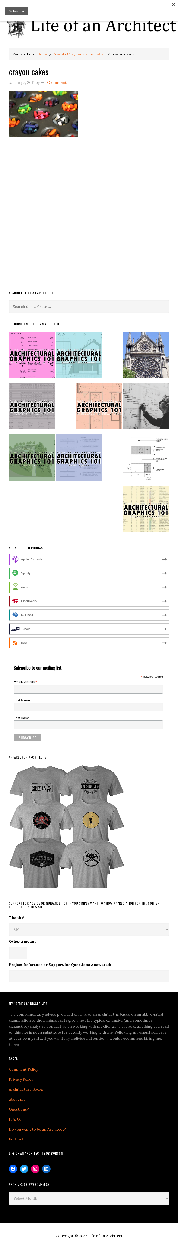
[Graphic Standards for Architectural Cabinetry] (146, 459)
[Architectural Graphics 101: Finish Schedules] (32, 408)
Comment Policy (23, 1069)
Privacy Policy (21, 1079)
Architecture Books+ (27, 1089)
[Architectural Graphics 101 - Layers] (146, 511)
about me (17, 1099)
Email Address (25, 682)
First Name (22, 700)
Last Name (22, 718)
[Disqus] (89, 218)
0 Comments (56, 82)
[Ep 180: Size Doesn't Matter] (146, 408)
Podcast (16, 1139)
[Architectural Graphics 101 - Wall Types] (79, 459)
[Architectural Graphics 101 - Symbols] (32, 357)
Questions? (19, 1109)
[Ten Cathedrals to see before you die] (146, 357)
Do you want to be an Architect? (37, 1129)
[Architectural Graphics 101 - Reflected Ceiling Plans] (99, 408)
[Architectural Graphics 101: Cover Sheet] (32, 459)
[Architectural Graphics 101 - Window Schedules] (79, 357)
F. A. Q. (15, 1119)
